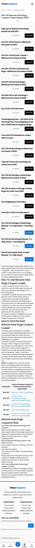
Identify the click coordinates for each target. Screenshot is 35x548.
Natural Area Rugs (19, 10)
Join (31, 525)
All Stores (9, 10)
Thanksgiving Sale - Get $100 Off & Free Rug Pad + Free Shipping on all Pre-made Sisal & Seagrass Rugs (17, 122)
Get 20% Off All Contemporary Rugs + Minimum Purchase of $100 (16, 70)
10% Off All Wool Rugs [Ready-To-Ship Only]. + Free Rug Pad (17, 240)
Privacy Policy (28, 529)
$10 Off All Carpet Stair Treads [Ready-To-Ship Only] (15, 253)
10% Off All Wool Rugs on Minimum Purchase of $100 (17, 149)
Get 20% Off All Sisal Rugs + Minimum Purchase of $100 (13, 83)
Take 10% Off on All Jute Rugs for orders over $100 (16, 163)
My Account (24, 546)
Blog (31, 546)
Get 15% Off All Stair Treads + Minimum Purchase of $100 (14, 56)
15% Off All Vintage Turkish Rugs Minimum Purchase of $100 (16, 176)
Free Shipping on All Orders (13, 202)
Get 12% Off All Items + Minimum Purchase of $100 (16, 43)
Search (10, 546)
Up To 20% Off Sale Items (12, 108)
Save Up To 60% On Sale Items (15, 212)
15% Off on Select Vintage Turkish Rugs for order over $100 (16, 189)
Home (3, 10)
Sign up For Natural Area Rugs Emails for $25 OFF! (15, 30)
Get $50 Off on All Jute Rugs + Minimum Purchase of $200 (14, 96)
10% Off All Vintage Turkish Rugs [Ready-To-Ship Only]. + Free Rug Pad (17, 226)
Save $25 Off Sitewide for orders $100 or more (16, 136)
